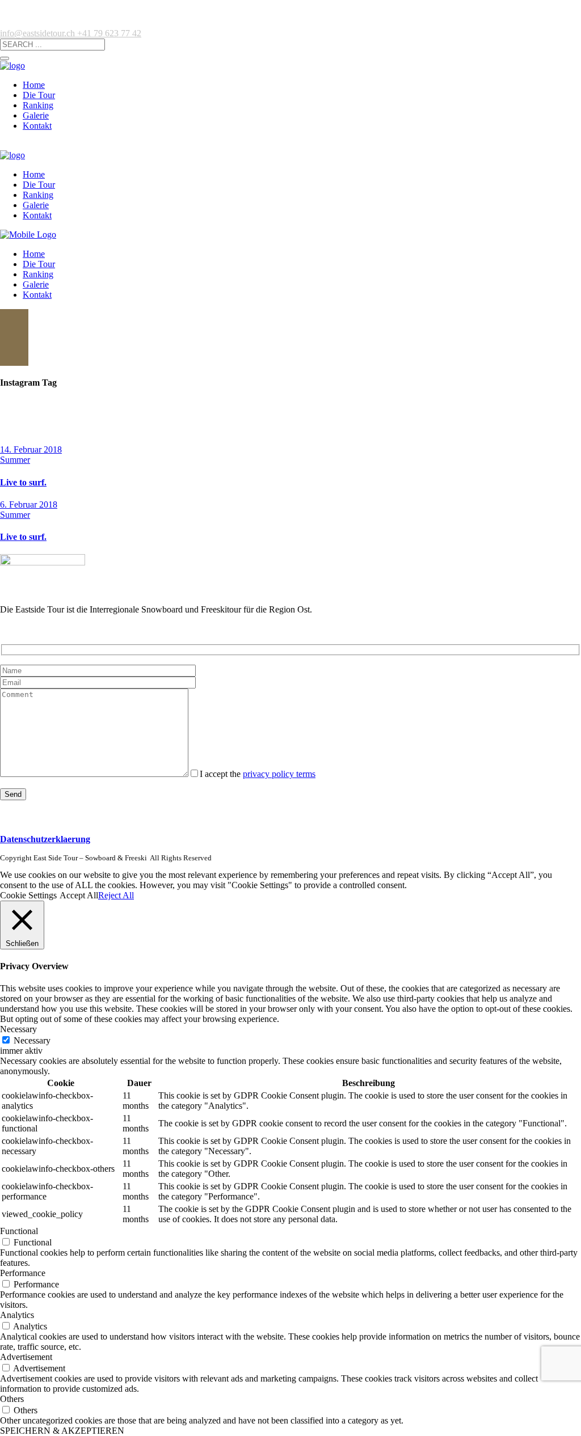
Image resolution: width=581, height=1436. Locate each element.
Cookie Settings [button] (28, 895)
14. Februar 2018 (31, 449)
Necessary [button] (18, 1029)
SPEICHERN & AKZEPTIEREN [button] (62, 1430)
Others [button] (12, 1399)
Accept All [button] (79, 895)
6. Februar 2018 (28, 504)
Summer (15, 459)
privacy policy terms (279, 774)
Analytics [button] (17, 1315)
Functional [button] (19, 1231)
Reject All (116, 895)
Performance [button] (22, 1273)
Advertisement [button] (26, 1357)
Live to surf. (23, 482)
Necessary (32, 1040)
